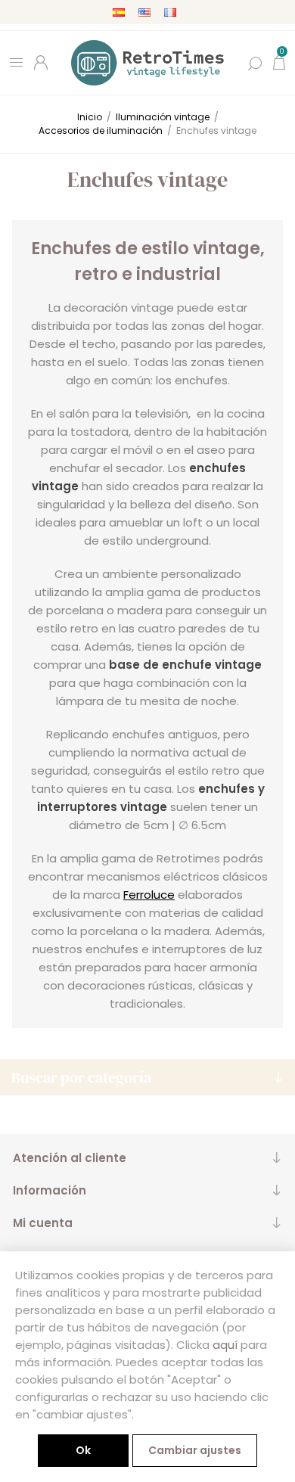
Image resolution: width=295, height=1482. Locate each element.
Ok (83, 1450)
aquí (225, 1345)
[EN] (144, 12)
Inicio (89, 116)
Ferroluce (149, 895)
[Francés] (170, 12)
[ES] (119, 12)
